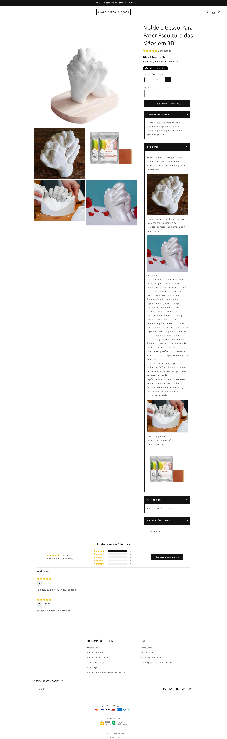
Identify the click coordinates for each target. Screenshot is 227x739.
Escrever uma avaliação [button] (167, 557)
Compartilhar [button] (154, 531)
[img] (44, 578)
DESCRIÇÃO (152, 146)
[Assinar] (83, 689)
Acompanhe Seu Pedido (152, 657)
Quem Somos (93, 647)
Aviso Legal (92, 667)
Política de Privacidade (98, 657)
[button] (6, 12)
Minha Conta (146, 647)
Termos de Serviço (95, 662)
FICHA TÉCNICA (154, 499)
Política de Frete (95, 652)
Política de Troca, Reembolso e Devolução (106, 672)
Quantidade (149, 87)
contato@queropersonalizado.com (157, 662)
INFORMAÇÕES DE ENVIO (159, 520)
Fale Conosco (147, 652)
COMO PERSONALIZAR (157, 114)
